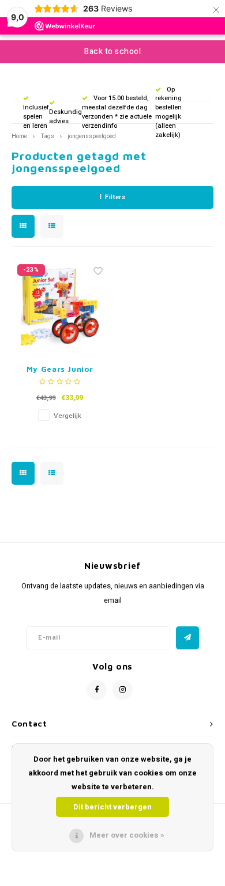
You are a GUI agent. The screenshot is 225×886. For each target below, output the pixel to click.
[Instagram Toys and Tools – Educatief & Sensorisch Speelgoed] (122, 690)
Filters (115, 197)
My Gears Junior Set (60, 369)
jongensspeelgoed (92, 136)
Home (19, 136)
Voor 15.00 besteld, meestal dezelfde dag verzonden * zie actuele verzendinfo (117, 111)
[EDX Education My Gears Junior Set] (60, 306)
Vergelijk (67, 416)
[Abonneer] (187, 637)
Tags (47, 136)
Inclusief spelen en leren (36, 116)
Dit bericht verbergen (112, 806)
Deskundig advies (65, 116)
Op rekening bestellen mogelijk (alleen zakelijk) (168, 112)
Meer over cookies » (126, 835)
